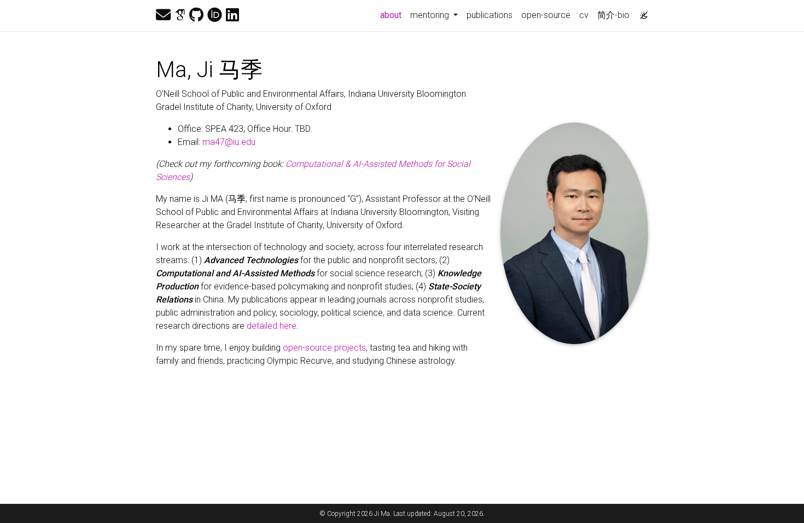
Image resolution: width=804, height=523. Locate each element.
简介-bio (613, 15)
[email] (163, 15)
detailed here (271, 326)
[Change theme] (641, 12)
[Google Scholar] (179, 15)
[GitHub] (196, 15)
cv (584, 15)
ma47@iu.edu (228, 142)
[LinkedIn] (232, 15)
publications (489, 15)
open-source (545, 15)
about (393, 14)
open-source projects (324, 347)
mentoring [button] (430, 15)
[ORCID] (214, 15)
